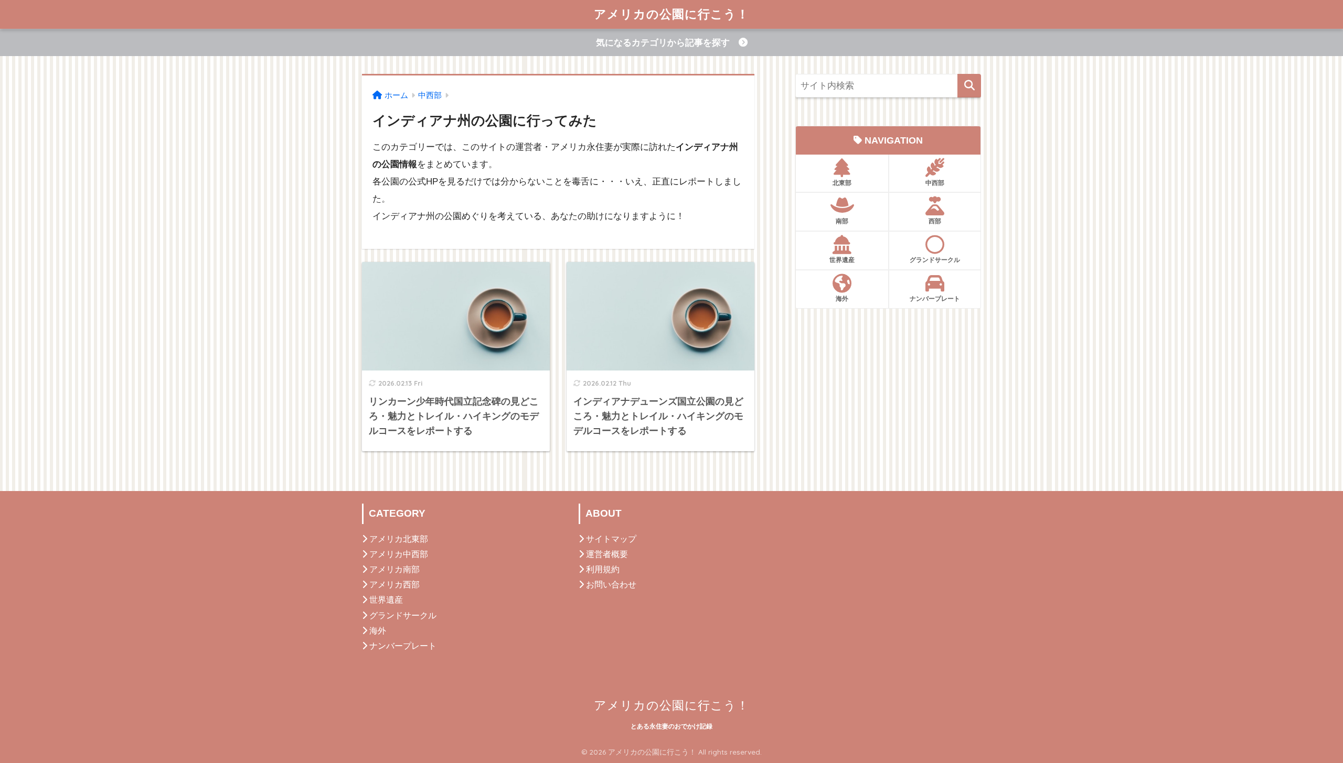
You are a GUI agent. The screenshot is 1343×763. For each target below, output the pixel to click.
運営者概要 (607, 554)
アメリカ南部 (394, 569)
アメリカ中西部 (398, 554)
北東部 (842, 183)
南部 (842, 221)
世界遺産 (842, 260)
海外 (842, 298)
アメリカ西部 (394, 584)
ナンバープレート (935, 298)
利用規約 (603, 569)
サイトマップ (611, 539)
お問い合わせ (611, 584)
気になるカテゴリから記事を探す (667, 43)
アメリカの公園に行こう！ (671, 13)
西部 (935, 221)
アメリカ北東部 (398, 539)
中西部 (934, 183)
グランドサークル (935, 260)
